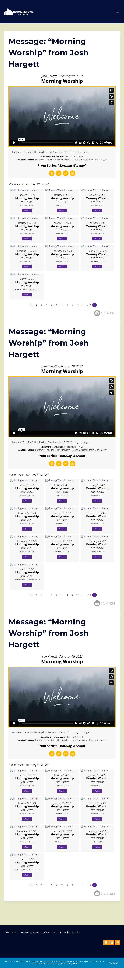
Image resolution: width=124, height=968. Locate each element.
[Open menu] (117, 11)
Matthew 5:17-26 (74, 156)
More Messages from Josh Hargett (89, 159)
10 (77, 304)
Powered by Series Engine (104, 313)
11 (82, 304)
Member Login (70, 932)
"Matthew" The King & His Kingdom (52, 159)
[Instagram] (111, 942)
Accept (113, 962)
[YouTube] (117, 942)
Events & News (30, 932)
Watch (26, 210)
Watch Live (50, 932)
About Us (11, 932)
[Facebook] (106, 942)
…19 (89, 304)
